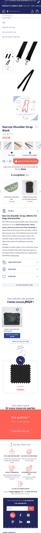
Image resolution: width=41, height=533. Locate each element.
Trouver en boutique (29, 155)
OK (31, 508)
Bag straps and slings (8, 27)
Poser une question (20, 431)
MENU (3, 12)
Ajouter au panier (27, 161)
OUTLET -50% (29, 6)
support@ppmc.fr (16, 492)
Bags (3, 22)
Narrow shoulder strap (9, 32)
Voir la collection (20, 342)
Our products (6, 18)
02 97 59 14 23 (32, 492)
